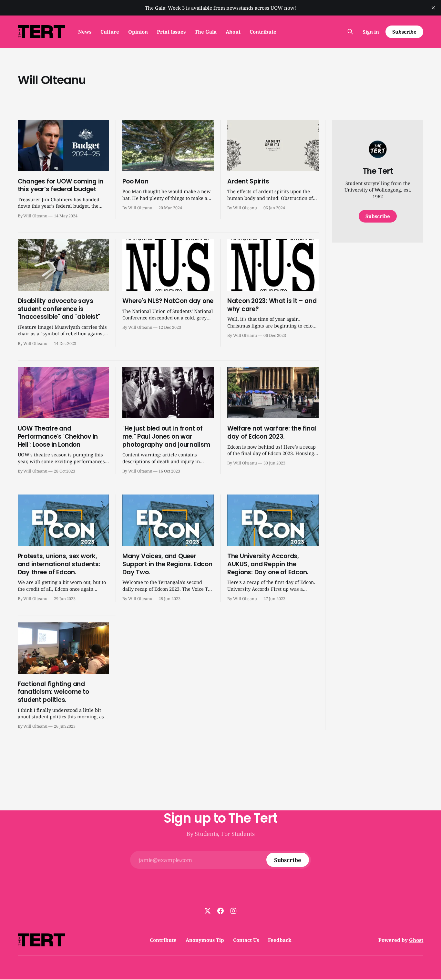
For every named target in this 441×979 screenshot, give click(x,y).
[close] (433, 8)
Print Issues (171, 31)
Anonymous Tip (205, 940)
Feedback (280, 940)
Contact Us (246, 940)
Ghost (416, 940)
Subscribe (404, 31)
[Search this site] (350, 31)
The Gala (206, 31)
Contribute (263, 31)
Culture (109, 31)
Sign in (371, 31)
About (233, 31)
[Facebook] (220, 911)
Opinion (138, 31)
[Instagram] (233, 911)
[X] (207, 911)
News (84, 31)
